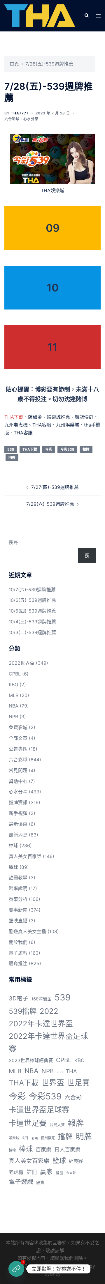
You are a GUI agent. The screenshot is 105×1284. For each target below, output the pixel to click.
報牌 (86, 449)
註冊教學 (18, 877)
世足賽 (78, 1082)
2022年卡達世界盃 (41, 1023)
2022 (49, 1011)
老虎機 (16, 1172)
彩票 (35, 1138)
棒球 (13, 845)
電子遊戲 (18, 953)
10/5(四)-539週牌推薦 (32, 611)
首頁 (14, 64)
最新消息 (18, 835)
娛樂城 (14, 1138)
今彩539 (67, 449)
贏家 (46, 1171)
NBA (13, 706)
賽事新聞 (18, 910)
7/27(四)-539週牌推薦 (55, 487)
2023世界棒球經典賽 (31, 1060)
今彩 (48, 449)
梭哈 (12, 1150)
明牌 (11, 457)
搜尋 (13, 542)
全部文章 (18, 738)
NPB (13, 716)
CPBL (15, 674)
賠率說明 (18, 888)
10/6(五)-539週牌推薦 (32, 600)
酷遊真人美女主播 (27, 931)
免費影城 (18, 727)
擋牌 (65, 1136)
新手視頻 (18, 813)
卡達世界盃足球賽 (39, 1109)
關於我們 (18, 942)
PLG (60, 1072)
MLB (13, 695)
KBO (13, 684)
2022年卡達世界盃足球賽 (48, 1042)
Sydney (52, 1274)
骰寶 (40, 1182)
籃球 (13, 867)
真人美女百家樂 (25, 856)
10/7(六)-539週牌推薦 (32, 590)
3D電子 (18, 998)
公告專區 (18, 749)
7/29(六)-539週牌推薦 (50, 504)
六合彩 (73, 1097)
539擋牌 (23, 1011)
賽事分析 (18, 899)
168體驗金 (41, 999)
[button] (86, 15)
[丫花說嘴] (39, 15)
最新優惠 (18, 824)
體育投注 (18, 963)
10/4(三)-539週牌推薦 (32, 622)
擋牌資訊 (18, 802)
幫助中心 (18, 781)
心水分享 (30, 119)
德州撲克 (48, 1138)
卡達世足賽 (28, 1123)
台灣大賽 (57, 1124)
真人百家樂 (67, 1149)
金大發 (71, 1173)
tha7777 (20, 113)
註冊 (32, 1172)
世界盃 (52, 1082)
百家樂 (43, 1149)
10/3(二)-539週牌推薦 (32, 632)
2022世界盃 (21, 663)
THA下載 (13, 417)
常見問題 (18, 770)
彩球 (25, 1138)
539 (10, 449)
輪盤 (59, 1172)
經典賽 (76, 1161)
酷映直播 (18, 921)
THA (71, 1071)
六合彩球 (12, 119)
